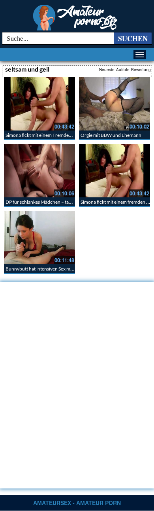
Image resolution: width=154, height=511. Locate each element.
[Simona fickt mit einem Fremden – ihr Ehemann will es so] (39, 104)
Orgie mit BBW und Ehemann (111, 135)
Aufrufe (123, 69)
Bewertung (141, 69)
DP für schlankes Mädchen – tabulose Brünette (54, 202)
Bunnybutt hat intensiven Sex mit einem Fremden (56, 269)
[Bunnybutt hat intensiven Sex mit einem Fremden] (39, 237)
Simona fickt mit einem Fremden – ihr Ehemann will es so (63, 135)
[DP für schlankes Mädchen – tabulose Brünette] (39, 170)
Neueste (107, 69)
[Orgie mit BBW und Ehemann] (114, 104)
